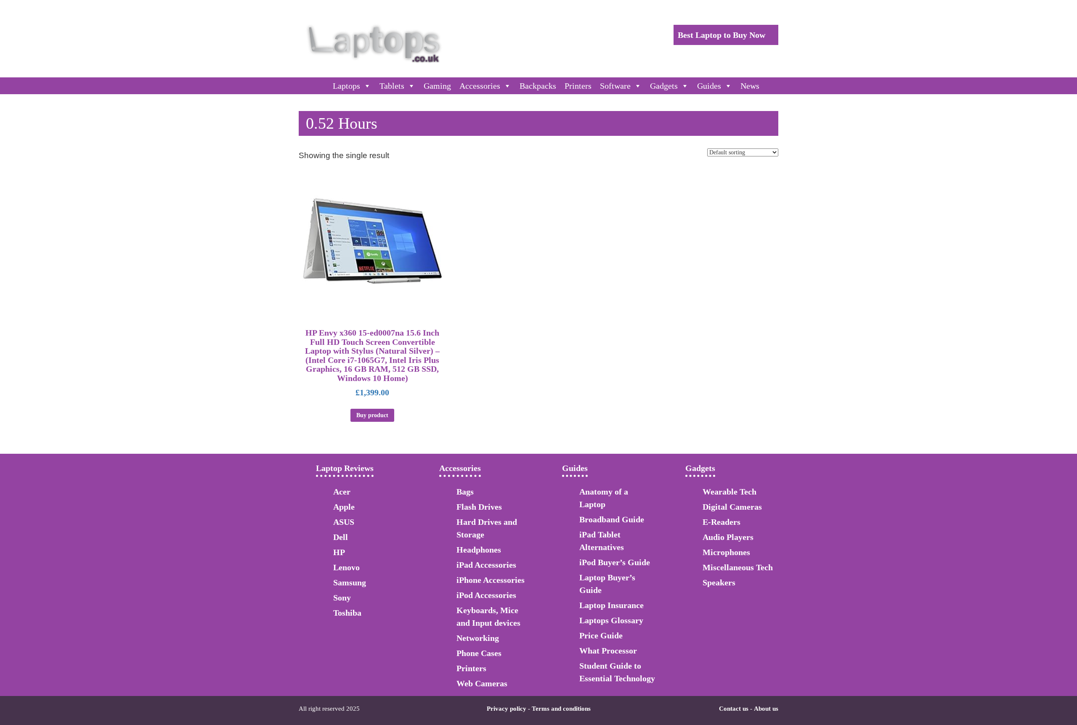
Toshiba (347, 612)
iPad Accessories (486, 564)
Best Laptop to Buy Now (722, 35)
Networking (477, 638)
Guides (709, 85)
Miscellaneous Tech (738, 567)
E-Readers (721, 522)
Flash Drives (479, 506)
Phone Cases (478, 653)
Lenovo (346, 567)
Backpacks (538, 85)
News (749, 85)
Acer (341, 491)
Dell (340, 537)
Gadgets (664, 85)
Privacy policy (506, 708)
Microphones (726, 552)
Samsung (349, 582)
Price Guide (601, 635)
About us (766, 708)
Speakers (719, 582)
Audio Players (728, 537)
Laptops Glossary (611, 620)
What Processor (608, 650)
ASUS (343, 522)
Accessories (479, 85)
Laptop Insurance (611, 605)
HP (339, 552)
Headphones (478, 549)
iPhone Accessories (490, 580)
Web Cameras (481, 683)
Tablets (391, 85)
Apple (344, 506)
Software (615, 85)
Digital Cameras (732, 506)
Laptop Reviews (345, 468)
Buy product (372, 415)
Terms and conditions (561, 708)
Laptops (346, 85)
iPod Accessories (486, 595)
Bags (465, 491)
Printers (578, 85)
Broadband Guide (611, 519)
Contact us (733, 708)
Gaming (437, 85)
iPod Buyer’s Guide (614, 562)
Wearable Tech (729, 491)
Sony (342, 597)
